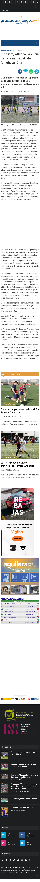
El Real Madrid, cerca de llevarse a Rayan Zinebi (24, 753)
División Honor (7, 51)
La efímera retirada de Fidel (22, 808)
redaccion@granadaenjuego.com (11, 870)
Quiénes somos (20, 867)
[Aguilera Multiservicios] (20, 576)
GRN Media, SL (9, 867)
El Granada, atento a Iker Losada (24, 799)
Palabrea (26, 873)
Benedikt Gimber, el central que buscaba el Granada (23, 765)
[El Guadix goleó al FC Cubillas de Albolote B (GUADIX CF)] (20, 109)
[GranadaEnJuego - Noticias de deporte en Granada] (20, 19)
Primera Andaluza (9, 404)
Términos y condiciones (8, 873)
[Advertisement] (20, 226)
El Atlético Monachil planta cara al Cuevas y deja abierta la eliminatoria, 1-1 (24, 777)
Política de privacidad (28, 870)
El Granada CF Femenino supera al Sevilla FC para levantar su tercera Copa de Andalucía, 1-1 (25, 786)
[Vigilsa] (20, 522)
